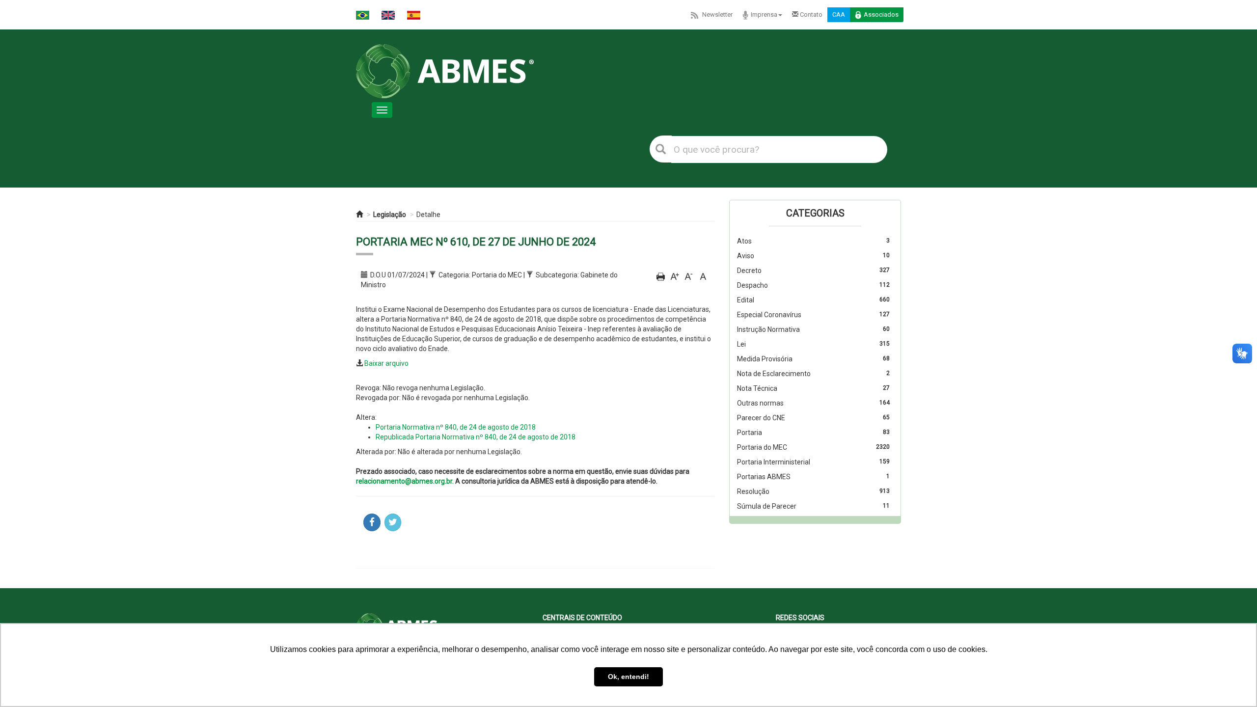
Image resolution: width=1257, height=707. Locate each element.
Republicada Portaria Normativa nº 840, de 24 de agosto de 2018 (475, 437)
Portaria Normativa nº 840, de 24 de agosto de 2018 (456, 427)
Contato (810, 14)
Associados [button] (881, 14)
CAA (838, 14)
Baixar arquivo (386, 363)
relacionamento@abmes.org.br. (405, 481)
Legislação (389, 214)
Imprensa (764, 14)
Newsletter (717, 14)
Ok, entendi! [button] (628, 676)
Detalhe (428, 214)
